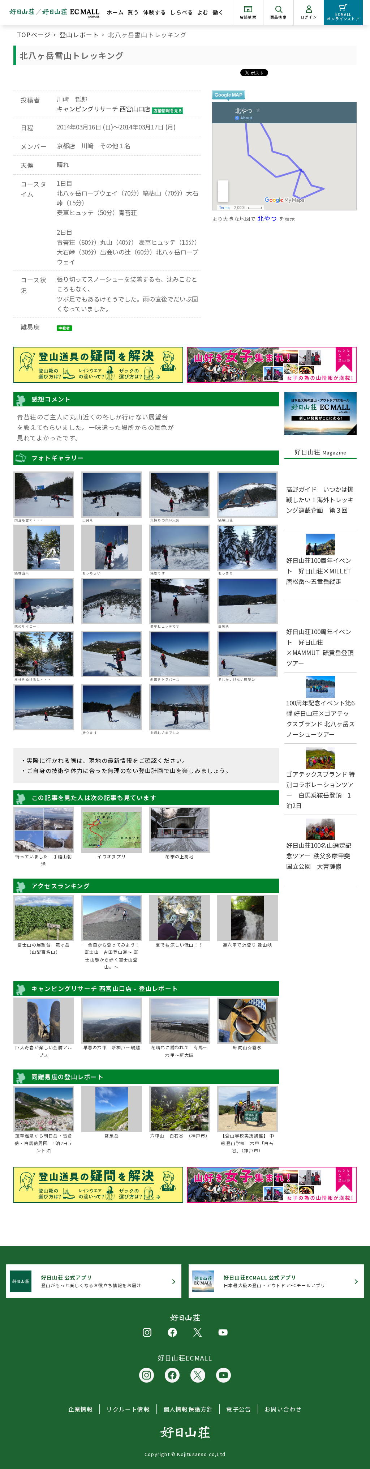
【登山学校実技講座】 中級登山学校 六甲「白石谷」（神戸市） (247, 1142)
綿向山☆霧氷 (247, 1047)
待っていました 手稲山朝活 (43, 860)
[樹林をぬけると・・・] (43, 654)
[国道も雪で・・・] (43, 494)
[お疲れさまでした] (179, 707)
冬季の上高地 (179, 856)
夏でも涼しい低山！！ (179, 944)
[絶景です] (179, 548)
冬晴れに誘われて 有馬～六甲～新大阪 (179, 1051)
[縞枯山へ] (43, 548)
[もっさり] (247, 548)
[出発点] (111, 494)
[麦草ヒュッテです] (179, 601)
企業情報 (80, 1409)
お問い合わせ (283, 1409)
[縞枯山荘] (247, 494)
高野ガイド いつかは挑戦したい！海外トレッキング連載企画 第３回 (320, 499)
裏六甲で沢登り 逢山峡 (247, 944)
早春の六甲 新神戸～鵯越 (111, 1047)
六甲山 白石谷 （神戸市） (179, 1135)
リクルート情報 (128, 1409)
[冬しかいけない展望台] (247, 654)
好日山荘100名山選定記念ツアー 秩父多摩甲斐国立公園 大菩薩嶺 (318, 856)
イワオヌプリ (111, 856)
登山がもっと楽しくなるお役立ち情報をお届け (91, 1281)
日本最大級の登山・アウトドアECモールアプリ (274, 1281)
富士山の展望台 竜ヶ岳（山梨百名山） (43, 948)
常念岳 (111, 1135)
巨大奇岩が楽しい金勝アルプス (43, 1051)
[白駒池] (247, 601)
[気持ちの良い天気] (179, 494)
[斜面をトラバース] (179, 654)
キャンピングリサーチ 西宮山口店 (103, 108)
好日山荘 (320, 451)
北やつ (268, 218)
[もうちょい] (111, 548)
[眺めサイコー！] (43, 601)
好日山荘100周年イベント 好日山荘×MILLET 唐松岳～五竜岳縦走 (321, 571)
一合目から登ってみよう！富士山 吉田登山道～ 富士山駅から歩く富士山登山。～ (111, 955)
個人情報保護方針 (188, 1409)
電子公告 (238, 1409)
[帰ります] (111, 707)
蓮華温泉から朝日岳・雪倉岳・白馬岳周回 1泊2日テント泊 (43, 1142)
